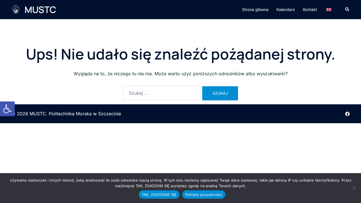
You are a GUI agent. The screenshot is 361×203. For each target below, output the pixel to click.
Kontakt (310, 9)
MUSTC (40, 9)
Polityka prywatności (204, 194)
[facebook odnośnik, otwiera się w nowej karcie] (347, 113)
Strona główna (255, 9)
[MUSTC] (15, 9)
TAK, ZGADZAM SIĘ (159, 194)
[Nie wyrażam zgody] (354, 188)
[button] (7, 109)
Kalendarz (285, 9)
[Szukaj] (162, 93)
